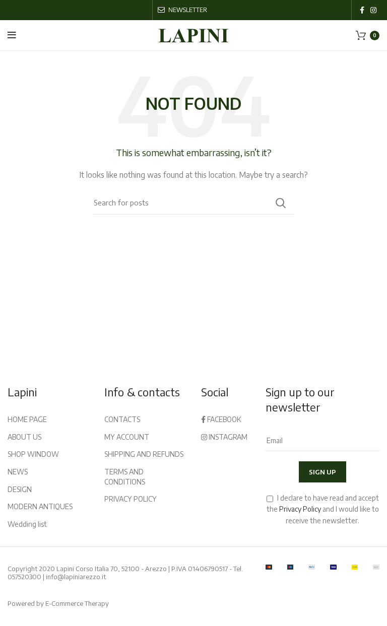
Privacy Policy (300, 509)
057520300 (24, 577)
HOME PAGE (27, 419)
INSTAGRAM (227, 437)
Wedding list (27, 524)
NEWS (18, 471)
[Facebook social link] (362, 10)
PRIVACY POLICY (130, 499)
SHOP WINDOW (33, 454)
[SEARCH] (280, 203)
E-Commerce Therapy (77, 603)
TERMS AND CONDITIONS (124, 476)
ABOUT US (24, 437)
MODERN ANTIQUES (40, 506)
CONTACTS (122, 419)
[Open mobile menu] (12, 35)
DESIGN (20, 489)
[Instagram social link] (373, 10)
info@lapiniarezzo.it (76, 577)
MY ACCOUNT (126, 437)
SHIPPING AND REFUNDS (143, 454)
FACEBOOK (223, 419)
